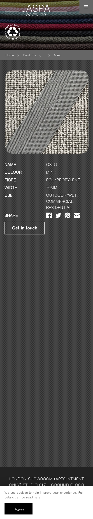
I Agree (18, 509)
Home (9, 55)
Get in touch (24, 228)
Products (29, 55)
